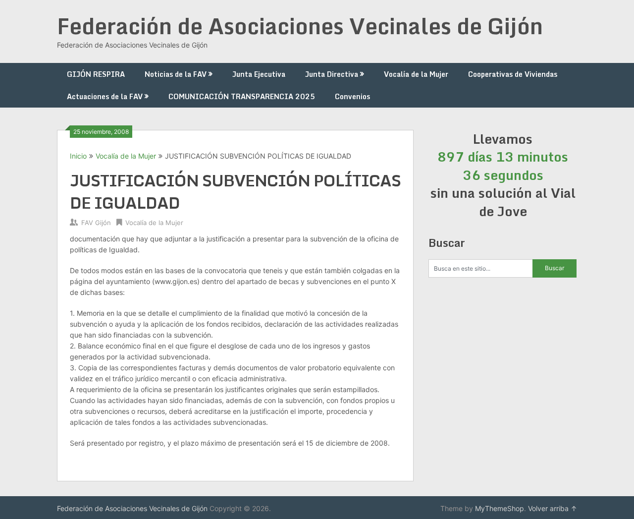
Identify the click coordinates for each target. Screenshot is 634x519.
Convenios (352, 96)
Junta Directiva (331, 74)
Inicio (78, 156)
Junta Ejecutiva (258, 74)
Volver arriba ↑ (552, 508)
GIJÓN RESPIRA (96, 74)
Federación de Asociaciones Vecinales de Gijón (300, 26)
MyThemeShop (499, 508)
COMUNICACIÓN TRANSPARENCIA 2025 (241, 96)
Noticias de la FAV (176, 74)
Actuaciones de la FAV (105, 96)
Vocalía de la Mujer (416, 74)
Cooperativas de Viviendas (512, 74)
